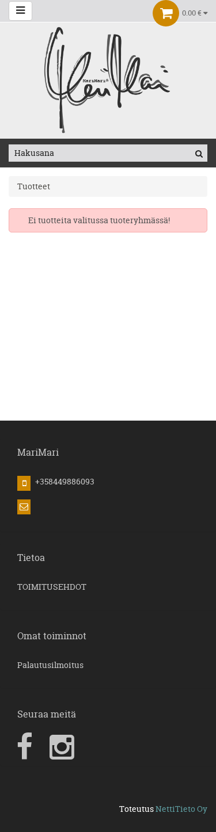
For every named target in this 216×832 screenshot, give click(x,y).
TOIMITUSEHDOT (51, 586)
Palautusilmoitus (50, 664)
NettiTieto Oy (181, 808)
